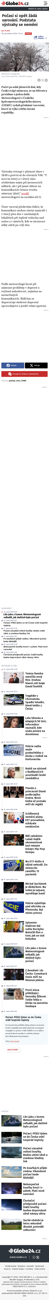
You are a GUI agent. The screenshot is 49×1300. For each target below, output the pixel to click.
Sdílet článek (41, 37)
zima (18, 381)
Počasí (4, 1111)
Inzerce (7, 1269)
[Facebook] (39, 80)
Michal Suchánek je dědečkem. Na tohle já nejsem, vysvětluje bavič (35, 888)
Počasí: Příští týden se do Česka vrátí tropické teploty (26, 624)
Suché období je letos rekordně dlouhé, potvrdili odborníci (33, 1225)
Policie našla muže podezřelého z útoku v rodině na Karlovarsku (36, 753)
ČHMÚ (23, 381)
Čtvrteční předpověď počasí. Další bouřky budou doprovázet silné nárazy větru (23, 656)
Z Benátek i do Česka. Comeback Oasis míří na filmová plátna (36, 975)
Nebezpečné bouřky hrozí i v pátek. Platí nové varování (26, 648)
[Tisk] (46, 80)
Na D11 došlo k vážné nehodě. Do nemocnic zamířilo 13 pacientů (36, 868)
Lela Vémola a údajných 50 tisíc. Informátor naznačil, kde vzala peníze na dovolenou (36, 726)
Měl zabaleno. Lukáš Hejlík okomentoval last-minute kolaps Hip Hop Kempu (35, 844)
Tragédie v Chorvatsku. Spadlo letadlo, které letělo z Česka (34, 702)
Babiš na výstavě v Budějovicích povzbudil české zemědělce (35, 773)
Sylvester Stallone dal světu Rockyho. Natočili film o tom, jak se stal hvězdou (34, 930)
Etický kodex (10, 1266)
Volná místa (39, 1269)
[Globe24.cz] (15, 3)
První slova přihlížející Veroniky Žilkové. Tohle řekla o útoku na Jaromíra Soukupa (36, 998)
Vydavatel (39, 1266)
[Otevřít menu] (45, 3)
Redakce (21, 1266)
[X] (42, 80)
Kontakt (30, 1266)
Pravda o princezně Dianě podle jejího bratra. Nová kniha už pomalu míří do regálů (35, 796)
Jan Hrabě (5, 31)
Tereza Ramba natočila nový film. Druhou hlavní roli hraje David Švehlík (35, 680)
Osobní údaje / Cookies (22, 1269)
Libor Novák (14, 1041)
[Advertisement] (24, 143)
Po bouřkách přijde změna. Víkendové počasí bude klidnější (25, 640)
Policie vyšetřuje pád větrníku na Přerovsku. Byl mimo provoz (35, 908)
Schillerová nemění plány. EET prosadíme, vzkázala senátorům (35, 820)
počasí (12, 381)
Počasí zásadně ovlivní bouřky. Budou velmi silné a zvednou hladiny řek (24, 632)
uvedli (25, 193)
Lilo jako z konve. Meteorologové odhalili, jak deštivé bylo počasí (22, 616)
